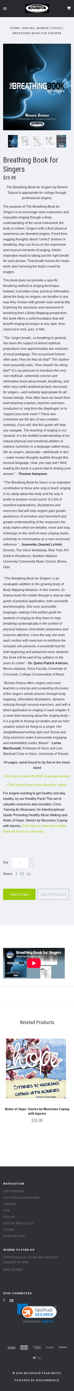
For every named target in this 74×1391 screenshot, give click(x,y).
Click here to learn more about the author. (37, 785)
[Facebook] (4, 1301)
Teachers (9, 1204)
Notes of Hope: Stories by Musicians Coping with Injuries (37, 1111)
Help (6, 1210)
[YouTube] (11, 1301)
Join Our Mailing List (18, 1223)
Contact (8, 1229)
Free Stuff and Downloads (21, 1197)
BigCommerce (47, 1380)
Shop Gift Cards (14, 1236)
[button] (37, 1313)
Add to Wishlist (53, 894)
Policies (9, 1217)
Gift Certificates (13, 1191)
